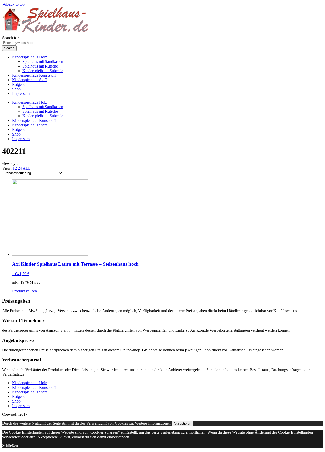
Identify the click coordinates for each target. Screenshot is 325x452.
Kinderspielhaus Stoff (29, 80)
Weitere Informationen (153, 423)
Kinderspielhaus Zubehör (42, 71)
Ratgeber (19, 84)
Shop (16, 89)
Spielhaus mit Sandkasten (42, 61)
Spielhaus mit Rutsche (40, 66)
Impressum (21, 93)
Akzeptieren (182, 423)
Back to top (15, 4)
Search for (10, 38)
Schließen (10, 445)
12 (15, 168)
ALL (27, 168)
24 (20, 168)
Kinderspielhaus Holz (29, 57)
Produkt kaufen (24, 291)
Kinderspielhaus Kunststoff (34, 75)
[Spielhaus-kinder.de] (46, 33)
